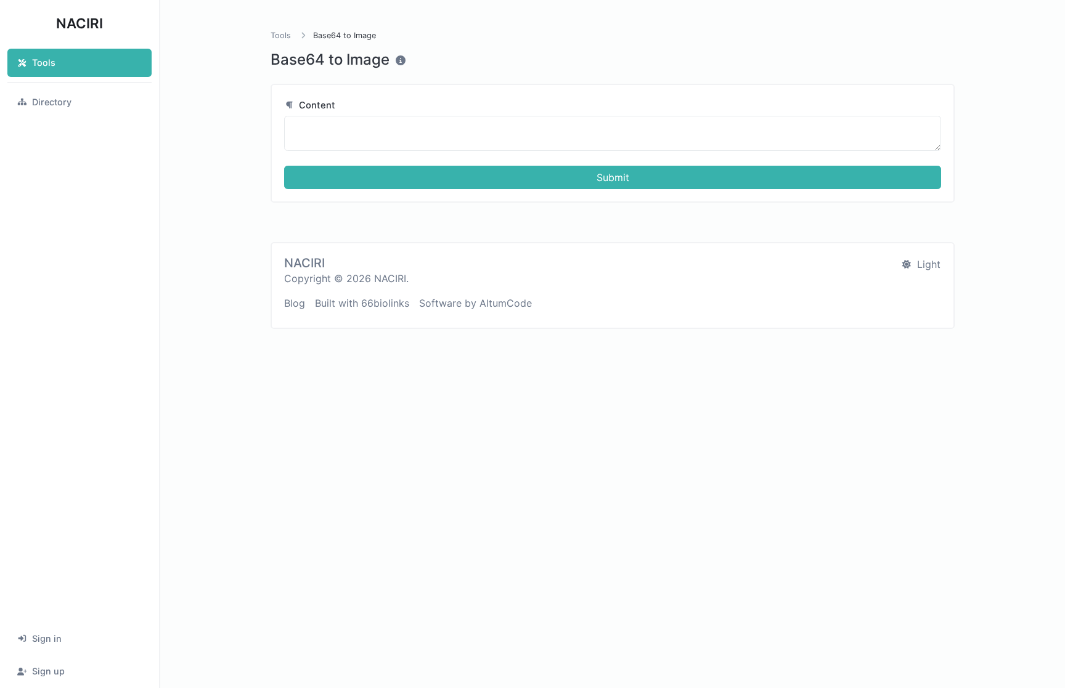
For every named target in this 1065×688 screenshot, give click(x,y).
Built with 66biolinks (362, 303)
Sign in (47, 638)
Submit (613, 177)
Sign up (48, 671)
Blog (294, 303)
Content (315, 105)
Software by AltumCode (475, 303)
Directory (51, 102)
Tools (43, 62)
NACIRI (79, 23)
